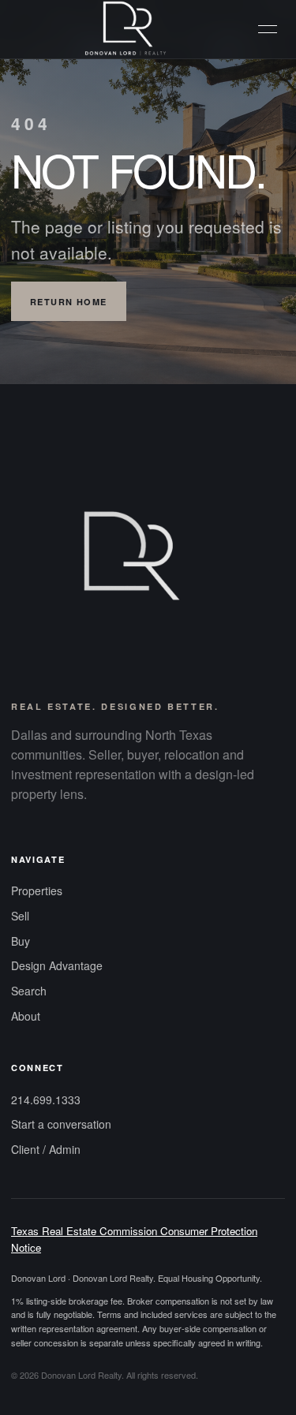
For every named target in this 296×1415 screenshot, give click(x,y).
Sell (20, 916)
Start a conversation (61, 1124)
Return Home (68, 302)
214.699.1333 (46, 1099)
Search (29, 991)
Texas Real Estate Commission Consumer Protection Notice (134, 1239)
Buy (20, 941)
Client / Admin (46, 1149)
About (25, 1016)
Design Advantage (57, 965)
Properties (36, 890)
